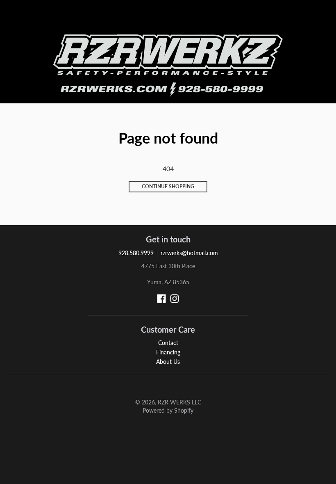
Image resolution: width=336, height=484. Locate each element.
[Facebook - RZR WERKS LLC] (161, 299)
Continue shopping (168, 186)
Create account (273, 19)
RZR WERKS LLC (179, 402)
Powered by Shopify (168, 410)
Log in (243, 19)
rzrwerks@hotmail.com (189, 252)
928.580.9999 (136, 252)
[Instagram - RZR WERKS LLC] (174, 299)
